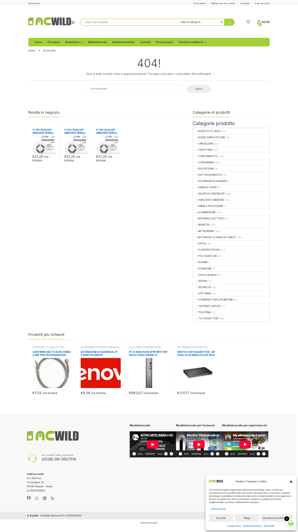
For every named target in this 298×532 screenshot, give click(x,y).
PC (130, 347)
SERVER (202, 280)
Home (38, 42)
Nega (247, 518)
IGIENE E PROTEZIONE (210, 206)
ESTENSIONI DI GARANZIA (212, 181)
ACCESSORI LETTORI (43, 347)
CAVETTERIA (205, 149)
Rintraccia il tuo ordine (223, 3)
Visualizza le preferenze (277, 518)
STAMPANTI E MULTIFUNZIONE (215, 299)
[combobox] (129, 22)
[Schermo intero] (171, 454)
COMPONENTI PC (208, 156)
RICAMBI (202, 262)
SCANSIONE (205, 268)
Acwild (34, 515)
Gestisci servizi (218, 508)
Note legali (269, 525)
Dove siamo (199, 3)
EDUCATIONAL (206, 168)
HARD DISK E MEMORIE (211, 199)
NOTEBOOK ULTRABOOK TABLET (217, 237)
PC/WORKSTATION (209, 249)
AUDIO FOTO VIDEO (209, 131)
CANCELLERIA (205, 143)
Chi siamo (53, 42)
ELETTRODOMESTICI (210, 174)
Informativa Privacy (252, 525)
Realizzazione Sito (123, 42)
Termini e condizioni (190, 42)
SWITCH (203, 347)
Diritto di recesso (149, 522)
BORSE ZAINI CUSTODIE (211, 137)
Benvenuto (34, 3)
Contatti (145, 42)
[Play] (134, 454)
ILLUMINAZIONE (206, 212)
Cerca (198, 88)
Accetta (221, 518)
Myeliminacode (97, 42)
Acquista (245, 3)
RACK (195, 347)
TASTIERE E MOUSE (209, 305)
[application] (153, 444)
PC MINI (137, 347)
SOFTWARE (204, 293)
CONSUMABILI (206, 162)
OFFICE (202, 243)
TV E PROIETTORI (208, 318)
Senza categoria (207, 274)
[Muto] (166, 454)
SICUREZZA (204, 287)
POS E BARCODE (207, 255)
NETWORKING (206, 231)
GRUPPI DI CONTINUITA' (211, 193)
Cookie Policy (234, 525)
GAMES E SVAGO (207, 187)
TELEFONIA (204, 312)
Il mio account (262, 3)
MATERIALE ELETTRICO (211, 218)
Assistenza (72, 42)
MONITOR (203, 224)
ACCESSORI (87, 347)
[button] (291, 481)
